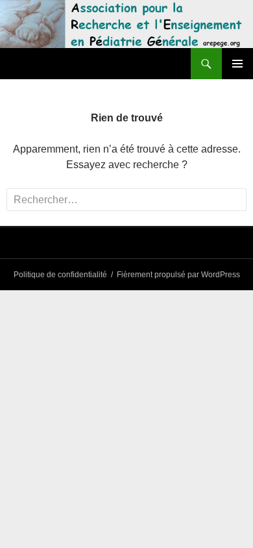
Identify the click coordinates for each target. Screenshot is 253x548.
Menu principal (237, 63)
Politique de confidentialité (60, 274)
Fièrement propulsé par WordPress (178, 274)
